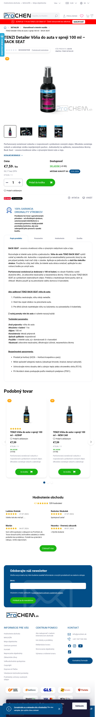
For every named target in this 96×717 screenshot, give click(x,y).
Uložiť (8, 198)
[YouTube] (80, 645)
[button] (44, 482)
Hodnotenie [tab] (59, 238)
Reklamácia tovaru (43, 645)
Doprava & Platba (11, 669)
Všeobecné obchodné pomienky (16, 673)
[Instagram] (74, 645)
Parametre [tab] (38, 238)
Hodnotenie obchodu (12, 3)
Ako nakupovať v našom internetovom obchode (45, 634)
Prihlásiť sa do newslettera (23, 600)
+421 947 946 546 (80, 639)
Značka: (64, 51)
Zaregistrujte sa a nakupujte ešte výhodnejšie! (30, 707)
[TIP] (26, 414)
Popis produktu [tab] (16, 238)
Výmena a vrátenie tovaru (46, 654)
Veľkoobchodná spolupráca (14, 661)
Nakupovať (79, 22)
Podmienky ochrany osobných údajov (15, 678)
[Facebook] (69, 645)
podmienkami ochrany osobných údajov (47, 593)
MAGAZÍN (26, 3)
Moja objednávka (39, 3)
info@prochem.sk (79, 634)
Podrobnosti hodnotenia (40, 50)
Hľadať (56, 16)
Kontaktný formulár (80, 661)
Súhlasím (79, 706)
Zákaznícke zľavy (10, 657)
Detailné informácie (12, 155)
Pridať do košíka (37, 182)
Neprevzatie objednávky (13, 653)
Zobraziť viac (48, 548)
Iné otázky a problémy (44, 640)
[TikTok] (69, 651)
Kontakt (7, 649)
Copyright (8, 665)
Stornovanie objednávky (45, 649)
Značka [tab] (79, 238)
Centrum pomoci (10, 646)
